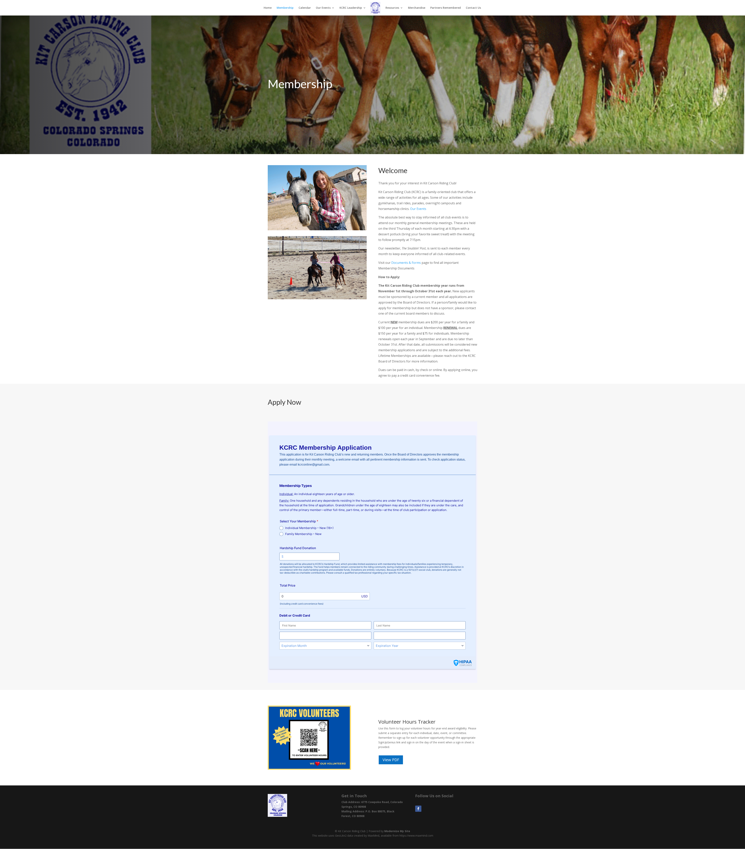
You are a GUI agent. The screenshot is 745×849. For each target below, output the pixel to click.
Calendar (305, 7)
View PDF (391, 759)
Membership (285, 7)
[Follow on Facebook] (418, 809)
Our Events (418, 209)
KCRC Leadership (351, 7)
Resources (392, 7)
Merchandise (416, 7)
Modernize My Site (397, 831)
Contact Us (473, 7)
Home (268, 7)
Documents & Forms (406, 263)
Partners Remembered (445, 7)
